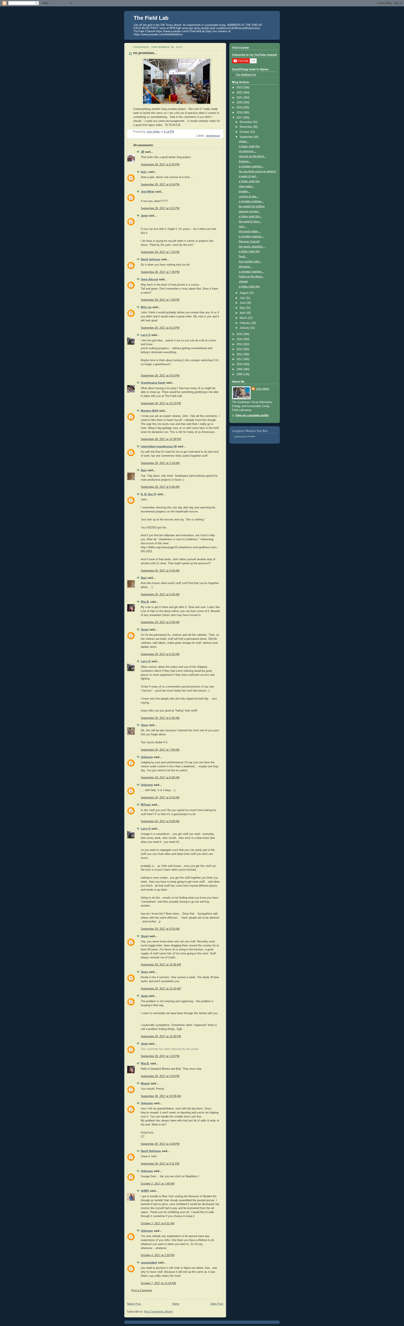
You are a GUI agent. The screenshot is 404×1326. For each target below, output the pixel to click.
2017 (240, 117)
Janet (144, 215)
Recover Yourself (249, 241)
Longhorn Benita (240, 436)
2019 (240, 107)
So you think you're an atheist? (257, 171)
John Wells (262, 388)
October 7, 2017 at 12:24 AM (158, 1283)
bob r (144, 171)
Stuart (145, 629)
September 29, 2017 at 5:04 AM (160, 486)
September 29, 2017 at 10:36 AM (161, 964)
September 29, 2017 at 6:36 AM (160, 718)
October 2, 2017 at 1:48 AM (157, 1183)
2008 (240, 374)
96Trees (146, 804)
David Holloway (151, 1151)
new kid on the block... (252, 156)
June (243, 302)
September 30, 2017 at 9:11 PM (160, 1163)
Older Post (216, 1303)
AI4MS (145, 1190)
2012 (240, 354)
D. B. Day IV (148, 494)
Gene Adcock (149, 279)
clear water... (246, 186)
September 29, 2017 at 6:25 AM (160, 654)
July (243, 298)
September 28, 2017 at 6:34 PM (160, 184)
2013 (240, 349)
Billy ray (146, 307)
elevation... (245, 266)
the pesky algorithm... (252, 246)
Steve (144, 725)
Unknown (147, 757)
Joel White (147, 191)
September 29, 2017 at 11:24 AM (161, 988)
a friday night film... (250, 216)
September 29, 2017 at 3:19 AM (160, 463)
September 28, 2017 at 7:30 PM (160, 272)
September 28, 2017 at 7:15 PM (160, 252)
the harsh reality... (250, 231)
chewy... (244, 141)
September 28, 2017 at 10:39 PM (161, 439)
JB (142, 151)
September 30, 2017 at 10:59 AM (161, 1096)
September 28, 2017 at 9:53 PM (160, 375)
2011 (240, 359)
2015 (240, 339)
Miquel (145, 1083)
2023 (240, 87)
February (245, 323)
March (244, 318)
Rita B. (145, 601)
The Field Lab (151, 18)
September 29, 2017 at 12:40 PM (161, 1036)
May (243, 307)
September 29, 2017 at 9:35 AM (160, 928)
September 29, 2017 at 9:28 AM (160, 821)
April (243, 312)
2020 (240, 102)
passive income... (249, 211)
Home (175, 1303)
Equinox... (245, 161)
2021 (240, 97)
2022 (240, 92)
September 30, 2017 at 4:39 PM (160, 1143)
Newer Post (134, 1303)
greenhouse (213, 135)
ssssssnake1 (149, 1262)
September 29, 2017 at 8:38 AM (160, 777)
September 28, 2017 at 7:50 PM (160, 299)
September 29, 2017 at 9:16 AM (160, 797)
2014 (240, 344)
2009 (240, 369)
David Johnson (150, 259)
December (246, 122)
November (246, 126)
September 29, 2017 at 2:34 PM (160, 1076)
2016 (240, 334)
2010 (240, 364)
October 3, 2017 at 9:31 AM (157, 1223)
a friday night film (249, 146)
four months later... (250, 261)
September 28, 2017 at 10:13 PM (161, 403)
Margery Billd (149, 410)
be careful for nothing (251, 206)
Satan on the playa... (251, 276)
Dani (144, 470)
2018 (240, 112)
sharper (243, 281)
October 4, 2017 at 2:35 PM (157, 1255)
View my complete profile (251, 415)
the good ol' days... (250, 221)
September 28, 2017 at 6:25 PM (160, 164)
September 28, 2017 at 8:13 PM (160, 327)
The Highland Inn (245, 74)
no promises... (247, 151)
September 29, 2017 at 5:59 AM (160, 622)
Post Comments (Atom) (158, 1311)
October (245, 131)
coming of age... (249, 196)
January (245, 327)
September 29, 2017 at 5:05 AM (160, 594)
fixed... (243, 256)
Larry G (145, 335)
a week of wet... (248, 176)
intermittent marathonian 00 (159, 446)
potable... (244, 191)
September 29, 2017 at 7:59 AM (160, 749)
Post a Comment (141, 1290)
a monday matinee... (251, 166)
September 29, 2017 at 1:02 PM (160, 1056)
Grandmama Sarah (153, 382)
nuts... (243, 226)
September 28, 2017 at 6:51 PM (160, 208)
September (247, 137)
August (244, 292)
